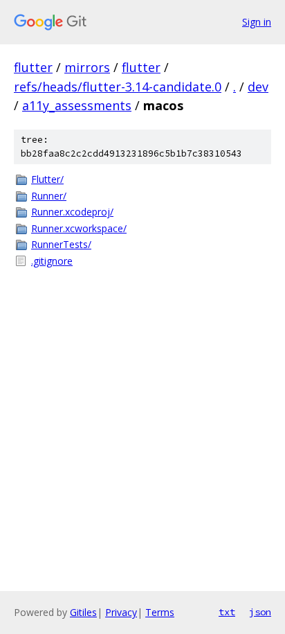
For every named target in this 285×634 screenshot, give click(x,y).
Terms (159, 612)
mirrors (87, 67)
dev (258, 86)
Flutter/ (47, 179)
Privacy (121, 612)
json (260, 612)
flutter (33, 67)
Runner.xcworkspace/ (79, 228)
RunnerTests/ (61, 244)
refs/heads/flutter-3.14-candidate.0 (117, 86)
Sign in (256, 21)
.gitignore (52, 260)
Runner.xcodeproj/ (72, 211)
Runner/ (48, 195)
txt (227, 612)
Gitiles (83, 612)
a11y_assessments (76, 105)
